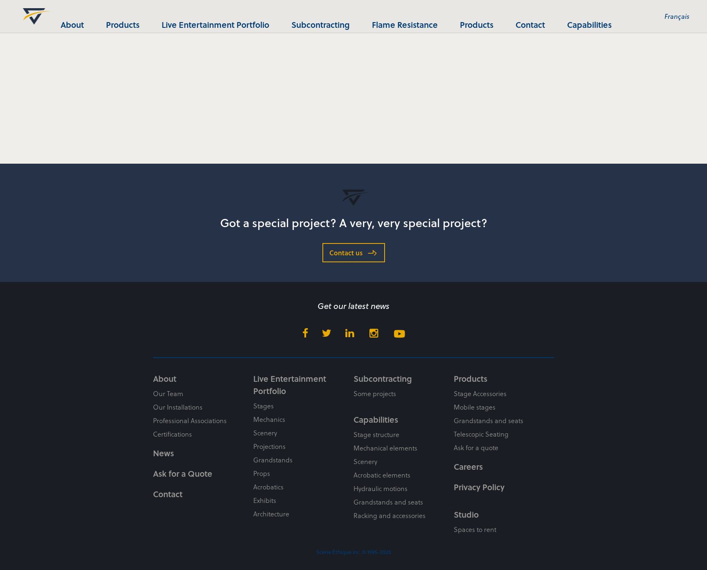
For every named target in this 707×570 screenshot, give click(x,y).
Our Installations (178, 407)
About (72, 24)
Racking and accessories (390, 515)
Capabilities (589, 24)
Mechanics (269, 419)
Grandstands (273, 459)
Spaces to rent (475, 529)
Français (676, 16)
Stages (263, 405)
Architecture (271, 513)
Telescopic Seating (481, 434)
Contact (530, 24)
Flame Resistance (405, 24)
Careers (468, 466)
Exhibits (264, 500)
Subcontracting (320, 24)
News (163, 453)
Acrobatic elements (382, 475)
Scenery (265, 432)
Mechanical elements (385, 448)
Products (123, 24)
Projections (269, 446)
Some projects (375, 393)
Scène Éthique (34, 16)
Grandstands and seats (388, 502)
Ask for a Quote (182, 473)
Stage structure (376, 434)
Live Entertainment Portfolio (215, 24)
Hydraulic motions (381, 488)
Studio (466, 514)
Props (261, 473)
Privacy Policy (479, 487)
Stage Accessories (480, 393)
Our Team (168, 393)
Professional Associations (190, 420)
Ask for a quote (476, 447)
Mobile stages (474, 407)
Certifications (172, 434)
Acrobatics (268, 486)
